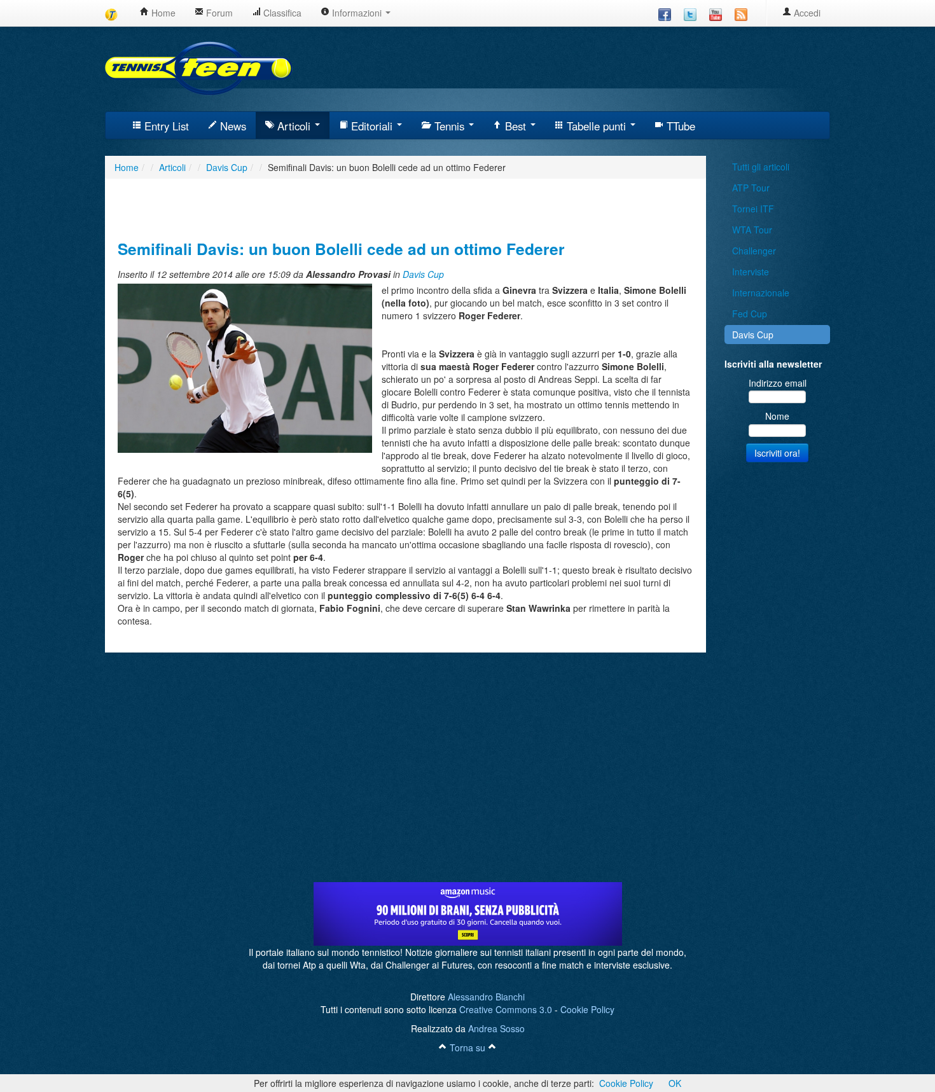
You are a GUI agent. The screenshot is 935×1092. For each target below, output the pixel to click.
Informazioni (356, 12)
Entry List (165, 126)
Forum (218, 12)
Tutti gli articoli (760, 166)
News (231, 126)
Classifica (281, 12)
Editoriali (372, 126)
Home (162, 12)
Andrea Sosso (496, 1028)
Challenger (754, 250)
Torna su (467, 1047)
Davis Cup (423, 274)
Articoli (294, 126)
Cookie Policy (587, 1009)
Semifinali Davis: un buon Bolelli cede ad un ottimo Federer (341, 248)
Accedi (806, 12)
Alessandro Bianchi (486, 996)
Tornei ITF (753, 208)
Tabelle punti (596, 126)
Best (515, 126)
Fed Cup (749, 313)
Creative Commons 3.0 (505, 1009)
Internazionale (760, 292)
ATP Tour (751, 187)
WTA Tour (752, 229)
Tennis (449, 126)
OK (674, 1083)
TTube (679, 126)
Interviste (750, 271)
